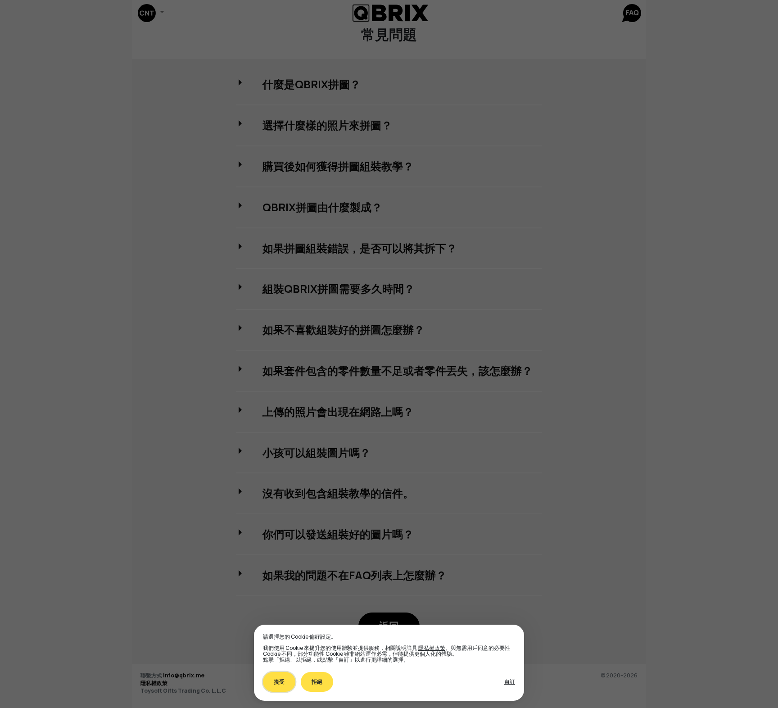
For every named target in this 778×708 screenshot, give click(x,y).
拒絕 (317, 681)
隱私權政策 (431, 648)
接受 (279, 681)
